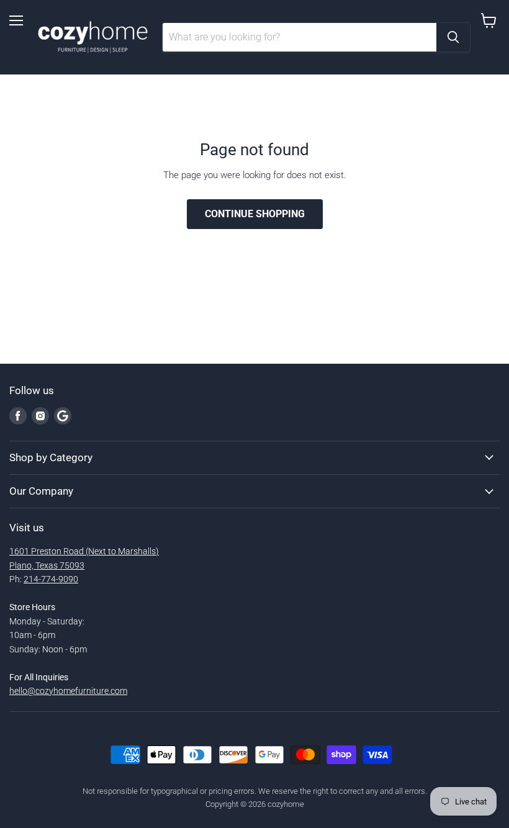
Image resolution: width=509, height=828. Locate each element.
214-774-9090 (51, 579)
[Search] (453, 37)
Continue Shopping (255, 214)
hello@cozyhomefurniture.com (68, 691)
